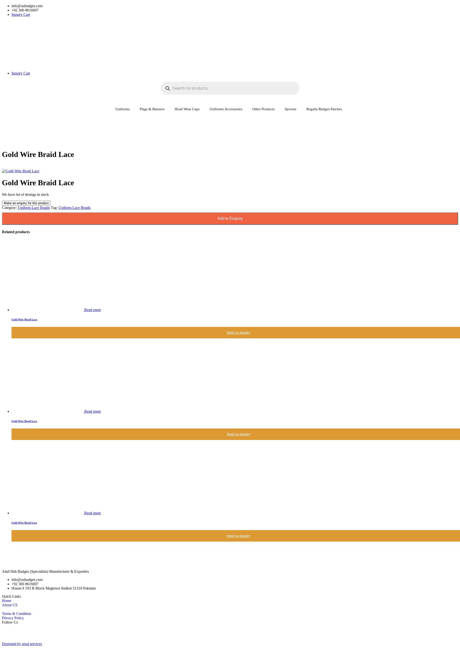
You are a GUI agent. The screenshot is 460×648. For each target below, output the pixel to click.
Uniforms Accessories (226, 109)
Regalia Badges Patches (324, 109)
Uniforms (122, 109)
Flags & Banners (152, 109)
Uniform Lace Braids (34, 208)
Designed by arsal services (22, 644)
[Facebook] (230, 627)
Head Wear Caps (187, 109)
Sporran (290, 109)
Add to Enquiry (230, 218)
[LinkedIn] (230, 635)
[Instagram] (230, 639)
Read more (92, 310)
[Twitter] (230, 631)
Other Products (263, 109)
